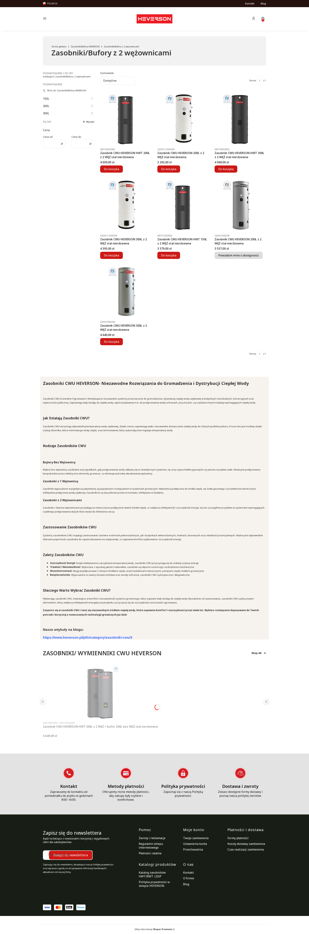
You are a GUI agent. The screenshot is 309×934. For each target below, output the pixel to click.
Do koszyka (111, 169)
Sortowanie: (107, 73)
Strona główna (59, 46)
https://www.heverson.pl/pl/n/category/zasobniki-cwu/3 (87, 637)
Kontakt (249, 3)
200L (68, 106)
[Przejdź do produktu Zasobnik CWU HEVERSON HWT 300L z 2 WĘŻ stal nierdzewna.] (240, 119)
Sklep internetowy (153, 929)
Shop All (256, 653)
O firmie (188, 878)
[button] (69, 19)
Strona (252, 80)
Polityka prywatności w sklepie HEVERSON (154, 884)
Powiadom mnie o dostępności (238, 255)
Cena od (48, 136)
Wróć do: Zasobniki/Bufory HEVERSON (66, 90)
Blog (263, 3)
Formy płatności (238, 838)
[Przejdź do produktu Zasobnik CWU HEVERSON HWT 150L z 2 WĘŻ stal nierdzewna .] (183, 205)
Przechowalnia (193, 849)
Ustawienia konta (195, 844)
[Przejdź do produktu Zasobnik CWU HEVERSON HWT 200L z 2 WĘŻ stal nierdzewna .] (126, 119)
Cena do (76, 136)
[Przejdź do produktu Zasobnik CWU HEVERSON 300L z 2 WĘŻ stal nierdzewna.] (126, 205)
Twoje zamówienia (196, 838)
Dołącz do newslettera (70, 855)
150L (68, 99)
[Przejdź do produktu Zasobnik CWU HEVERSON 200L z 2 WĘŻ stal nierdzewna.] (183, 119)
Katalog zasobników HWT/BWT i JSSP (152, 874)
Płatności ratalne (150, 853)
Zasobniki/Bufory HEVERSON (85, 46)
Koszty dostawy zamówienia (246, 844)
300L (68, 113)
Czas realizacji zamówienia (245, 849)
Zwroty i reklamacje (152, 838)
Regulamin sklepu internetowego (151, 845)
